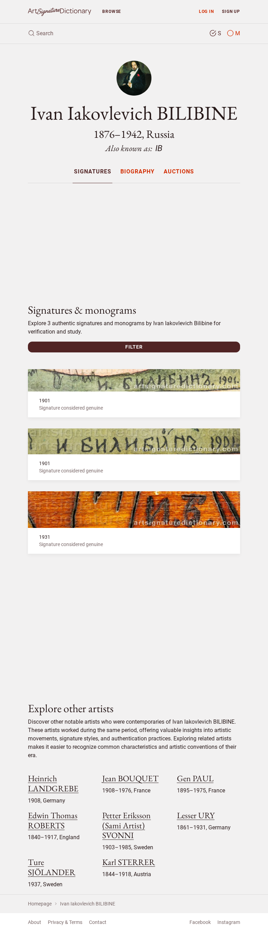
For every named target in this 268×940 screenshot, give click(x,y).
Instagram (228, 922)
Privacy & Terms (65, 922)
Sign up (231, 11)
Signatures (92, 172)
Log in (206, 11)
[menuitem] (92, 171)
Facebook (200, 922)
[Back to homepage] (59, 11)
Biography (137, 172)
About (34, 922)
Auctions (179, 172)
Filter (134, 347)
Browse (111, 11)
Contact (97, 922)
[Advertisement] (134, 237)
